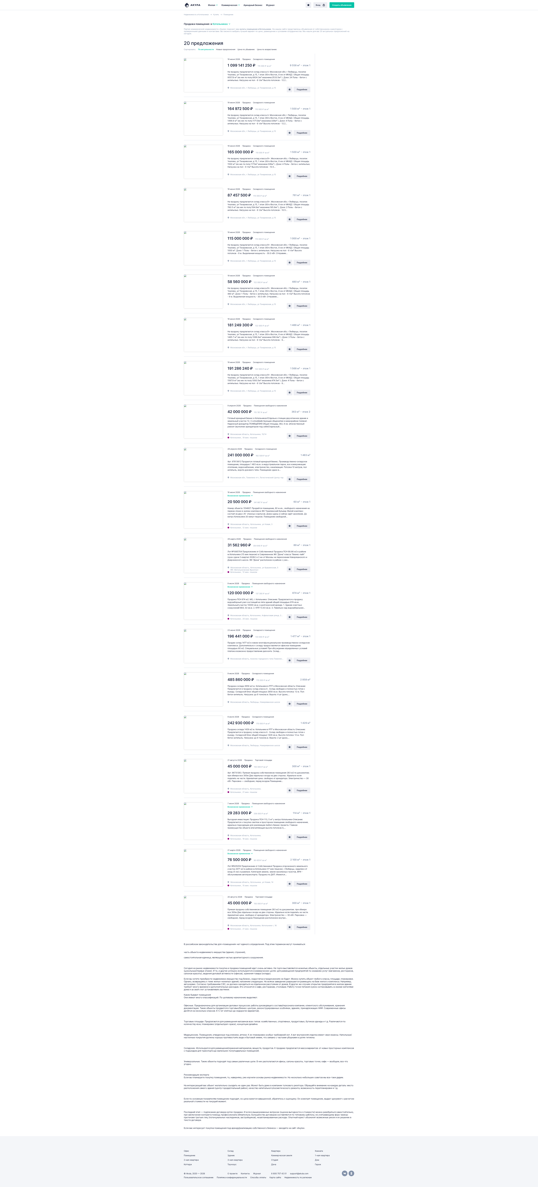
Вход (318, 5)
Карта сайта (275, 1177)
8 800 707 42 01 (279, 1173)
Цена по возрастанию (267, 49)
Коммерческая (229, 5)
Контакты (245, 1173)
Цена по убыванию (246, 49)
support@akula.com (299, 1173)
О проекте (232, 1173)
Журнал (270, 5)
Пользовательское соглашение (198, 1177)
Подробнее (302, 89)
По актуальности (206, 49)
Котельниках (220, 24)
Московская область (239, 524)
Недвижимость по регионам (298, 1177)
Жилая (211, 5)
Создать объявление (342, 5)
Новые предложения (225, 49)
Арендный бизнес (253, 5)
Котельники (255, 524)
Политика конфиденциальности (232, 1177)
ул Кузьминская (269, 567)
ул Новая (266, 524)
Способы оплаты (258, 1177)
